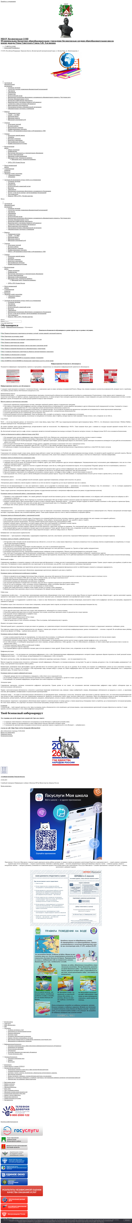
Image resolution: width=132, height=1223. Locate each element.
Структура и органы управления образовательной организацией (28, 89)
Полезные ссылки (12, 1034)
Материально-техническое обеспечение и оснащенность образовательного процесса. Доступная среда (39, 97)
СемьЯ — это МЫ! (13, 115)
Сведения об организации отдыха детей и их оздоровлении (22, 180)
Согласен (127, 1220)
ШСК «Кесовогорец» (10, 1025)
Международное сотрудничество (18, 105)
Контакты (7, 172)
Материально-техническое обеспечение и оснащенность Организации (29, 191)
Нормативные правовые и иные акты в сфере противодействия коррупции (28, 1069)
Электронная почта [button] (7, 507)
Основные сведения (14, 87)
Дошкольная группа (14, 113)
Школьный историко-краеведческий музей (15, 1092)
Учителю (7, 122)
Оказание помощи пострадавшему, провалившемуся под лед (23, 339)
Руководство (12, 94)
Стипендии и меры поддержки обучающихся (22, 104)
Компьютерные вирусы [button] (8, 393)
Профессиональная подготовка (17, 143)
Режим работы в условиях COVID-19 (14, 1066)
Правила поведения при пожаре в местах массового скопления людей (25, 345)
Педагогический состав (15, 95)
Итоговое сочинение (14, 138)
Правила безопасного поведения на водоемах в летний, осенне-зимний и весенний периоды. (33, 333)
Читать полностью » (6, 786)
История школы (8, 1021)
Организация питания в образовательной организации (24, 107)
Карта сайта (7, 1088)
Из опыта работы (13, 126)
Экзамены (11, 137)
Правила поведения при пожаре (14, 342)
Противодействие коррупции (12, 1068)
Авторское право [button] (6, 682)
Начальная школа (13, 116)
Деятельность (12, 189)
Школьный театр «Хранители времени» (20, 158)
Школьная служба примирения (17, 156)
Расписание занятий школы (16, 135)
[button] (66, 199)
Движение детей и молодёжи (13, 173)
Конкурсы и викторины (15, 140)
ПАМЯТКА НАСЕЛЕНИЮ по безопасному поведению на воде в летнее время (28, 360)
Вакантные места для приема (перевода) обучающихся (24, 102)
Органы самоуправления (15, 154)
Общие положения (13, 149)
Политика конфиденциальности (9, 1121)
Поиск (3, 321)
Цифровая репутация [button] (7, 651)
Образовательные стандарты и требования (21, 108)
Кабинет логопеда (9, 1085)
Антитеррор (7, 1028)
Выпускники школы (9, 1082)
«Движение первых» (14, 175)
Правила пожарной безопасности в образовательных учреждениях (24, 348)
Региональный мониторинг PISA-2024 (14, 1093)
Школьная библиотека (10, 1087)
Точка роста (7, 1023)
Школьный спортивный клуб (17, 119)
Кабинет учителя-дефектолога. (12, 1095)
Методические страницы (15, 127)
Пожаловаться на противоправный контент (19, 1031)
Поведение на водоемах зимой (13, 336)
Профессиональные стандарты (17, 129)
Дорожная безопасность (10, 1057)
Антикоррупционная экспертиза (16, 1071)
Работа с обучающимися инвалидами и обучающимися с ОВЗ (27, 131)
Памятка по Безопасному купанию (15, 354)
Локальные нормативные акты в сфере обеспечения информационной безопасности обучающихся (34, 1045)
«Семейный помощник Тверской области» (13, 776)
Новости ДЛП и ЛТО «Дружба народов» (20, 196)
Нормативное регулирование (16, 1047)
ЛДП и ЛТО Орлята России (16, 162)
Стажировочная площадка (9, 169)
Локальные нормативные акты (16, 1058)
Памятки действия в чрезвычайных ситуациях (20, 1038)
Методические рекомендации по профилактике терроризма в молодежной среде (29, 1039)
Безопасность (7, 1064)
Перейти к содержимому (8, 1)
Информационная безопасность (12, 1044)
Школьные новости (14, 118)
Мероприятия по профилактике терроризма (20, 1041)
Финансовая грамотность (11, 1096)
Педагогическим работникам (16, 1049)
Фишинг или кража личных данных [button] (12, 623)
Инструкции (11, 1061)
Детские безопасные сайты (15, 1054)
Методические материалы (15, 1074)
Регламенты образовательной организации (19, 1036)
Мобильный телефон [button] (7, 559)
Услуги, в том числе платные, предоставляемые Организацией (27, 192)
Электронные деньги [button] (7, 476)
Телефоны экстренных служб (16, 1030)
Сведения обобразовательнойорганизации (9, 84)
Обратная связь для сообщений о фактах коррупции (22, 1079)
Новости (7, 111)
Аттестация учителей (14, 124)
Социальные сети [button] (6, 450)
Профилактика (12, 151)
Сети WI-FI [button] (4, 419)
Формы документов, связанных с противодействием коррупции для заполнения (29, 1076)
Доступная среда (13, 194)
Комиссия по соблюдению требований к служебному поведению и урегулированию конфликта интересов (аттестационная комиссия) (44, 1077)
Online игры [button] (4, 592)
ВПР (5, 1026)
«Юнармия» (11, 177)
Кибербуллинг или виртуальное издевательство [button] (15, 532)
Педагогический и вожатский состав (19, 186)
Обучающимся (12, 1050)
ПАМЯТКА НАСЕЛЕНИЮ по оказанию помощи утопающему (24, 357)
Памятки (10, 1060)
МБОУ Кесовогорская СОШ (14, 39)
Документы (11, 91)
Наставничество (8, 1100)
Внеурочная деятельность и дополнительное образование (25, 153)
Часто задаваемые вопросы (11, 1090)
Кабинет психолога (9, 1084)
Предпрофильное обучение (16, 142)
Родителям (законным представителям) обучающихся (22, 1052)
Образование (12, 92)
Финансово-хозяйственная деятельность (20, 100)
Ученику (7, 134)
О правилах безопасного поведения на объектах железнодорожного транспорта (29, 351)
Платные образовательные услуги (18, 99)
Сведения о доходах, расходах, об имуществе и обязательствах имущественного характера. (32, 1072)
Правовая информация (14, 1033)
